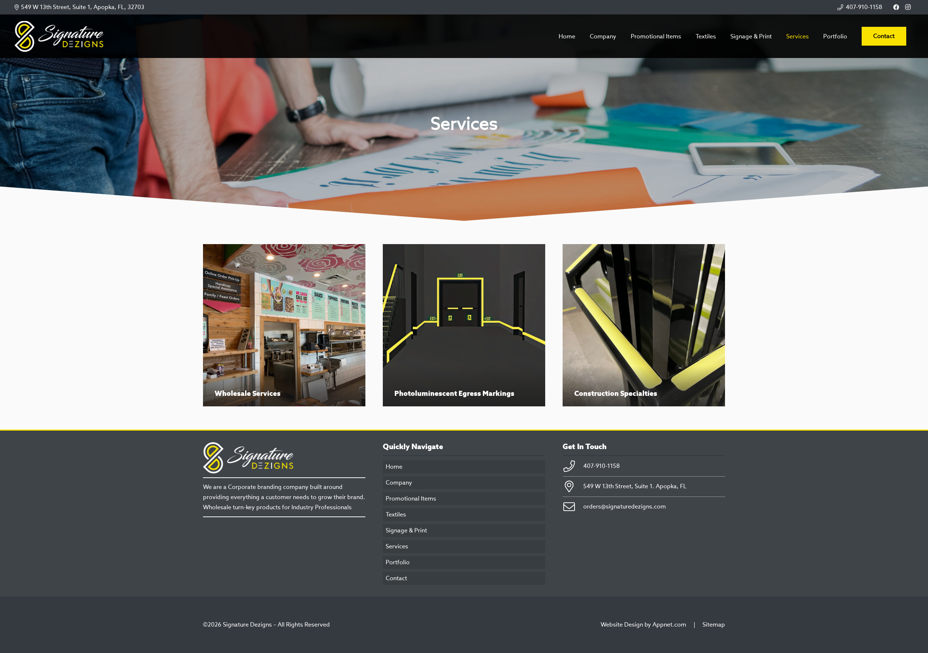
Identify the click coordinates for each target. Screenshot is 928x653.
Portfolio (398, 562)
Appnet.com (669, 624)
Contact (396, 578)
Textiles (396, 514)
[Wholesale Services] (284, 325)
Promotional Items (411, 498)
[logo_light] (59, 36)
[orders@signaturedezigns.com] (573, 506)
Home (394, 466)
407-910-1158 (601, 466)
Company (399, 482)
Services (397, 546)
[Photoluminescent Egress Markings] (464, 325)
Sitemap (714, 624)
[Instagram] (908, 7)
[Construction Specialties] (644, 325)
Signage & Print (406, 530)
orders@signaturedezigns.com (624, 506)
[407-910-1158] (573, 466)
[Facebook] (896, 7)
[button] (777, 36)
